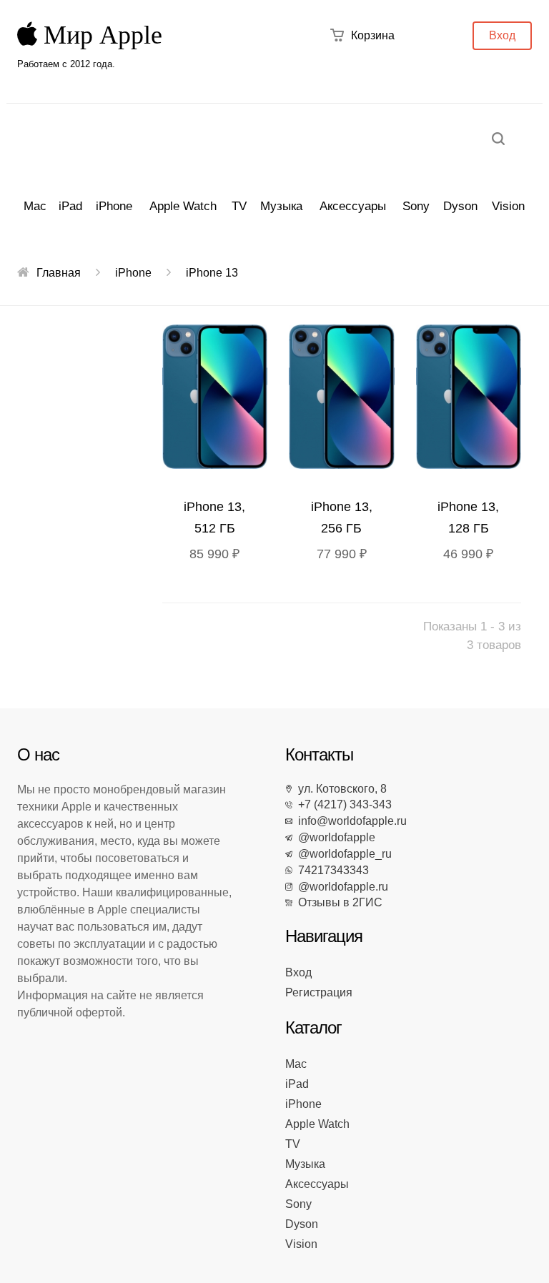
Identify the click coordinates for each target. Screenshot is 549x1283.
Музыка (281, 206)
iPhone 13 (212, 273)
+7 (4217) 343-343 (342, 804)
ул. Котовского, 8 (339, 789)
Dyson (460, 206)
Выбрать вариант (218, 400)
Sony (416, 206)
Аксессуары (353, 206)
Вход (502, 35)
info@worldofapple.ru (349, 821)
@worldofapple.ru (340, 887)
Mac (35, 206)
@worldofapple (333, 837)
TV (239, 206)
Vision (508, 206)
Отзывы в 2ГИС (337, 902)
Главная (58, 273)
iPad (70, 206)
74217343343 (330, 870)
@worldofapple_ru (342, 854)
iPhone (114, 206)
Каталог (313, 1027)
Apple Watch (183, 206)
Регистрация (318, 992)
